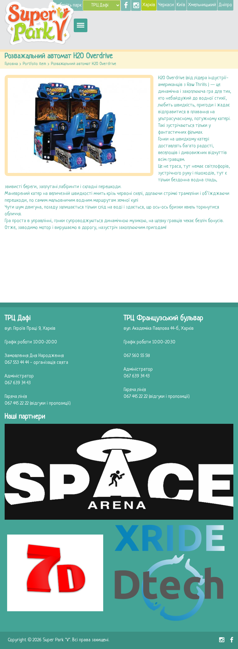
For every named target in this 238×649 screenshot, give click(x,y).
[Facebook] (126, 5)
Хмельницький (202, 5)
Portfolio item (34, 64)
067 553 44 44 (17, 362)
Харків (149, 5)
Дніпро (225, 5)
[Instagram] (136, 5)
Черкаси (166, 5)
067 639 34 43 (18, 383)
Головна (11, 64)
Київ (181, 5)
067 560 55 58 (137, 356)
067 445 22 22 (17, 403)
